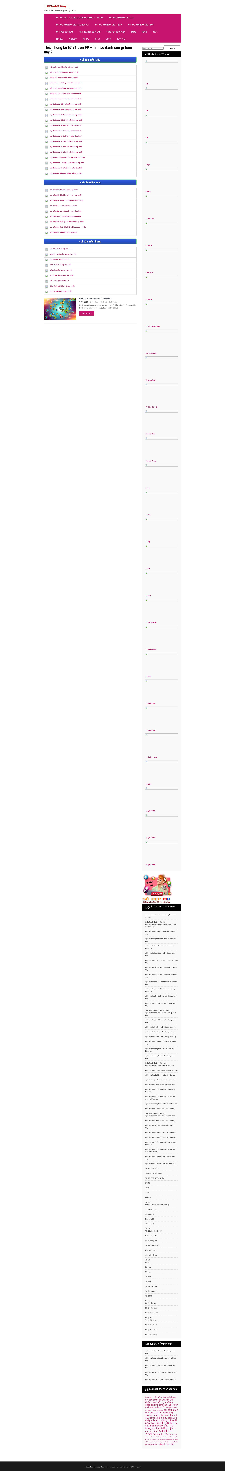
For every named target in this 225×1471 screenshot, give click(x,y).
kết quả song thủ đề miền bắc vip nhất (65, 99)
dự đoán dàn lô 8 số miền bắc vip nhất (65, 136)
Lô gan (148, 488)
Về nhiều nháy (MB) (152, 407)
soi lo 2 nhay (157, 1437)
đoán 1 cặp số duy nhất (163, 1444)
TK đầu (148, 568)
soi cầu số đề (158, 1428)
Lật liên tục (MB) (151, 353)
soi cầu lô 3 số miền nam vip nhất (63, 232)
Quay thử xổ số (151, 1320)
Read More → (87, 313)
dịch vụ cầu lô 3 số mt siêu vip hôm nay (159, 1085)
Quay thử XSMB (150, 811)
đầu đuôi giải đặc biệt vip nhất (62, 286)
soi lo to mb (170, 1437)
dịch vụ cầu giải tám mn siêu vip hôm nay (160, 1137)
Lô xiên (148, 515)
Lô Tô (108, 39)
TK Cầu (86, 39)
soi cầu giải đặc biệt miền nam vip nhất (65, 195)
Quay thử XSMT (150, 838)
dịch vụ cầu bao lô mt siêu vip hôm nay (159, 1065)
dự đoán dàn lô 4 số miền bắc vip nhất (65, 125)
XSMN (144, 32)
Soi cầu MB (166, 1423)
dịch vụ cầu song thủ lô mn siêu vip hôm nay (160, 1158)
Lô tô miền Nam (150, 730)
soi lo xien (166, 1439)
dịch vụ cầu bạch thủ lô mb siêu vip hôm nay (160, 954)
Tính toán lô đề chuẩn (90, 32)
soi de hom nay (172, 1434)
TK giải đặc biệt (151, 622)
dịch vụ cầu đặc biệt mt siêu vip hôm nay (160, 1075)
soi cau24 (159, 1410)
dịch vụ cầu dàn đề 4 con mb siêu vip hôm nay (161, 968)
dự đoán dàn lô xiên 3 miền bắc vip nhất (66, 147)
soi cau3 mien (150, 1410)
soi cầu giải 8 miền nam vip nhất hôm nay (66, 200)
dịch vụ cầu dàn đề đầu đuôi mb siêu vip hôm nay (160, 990)
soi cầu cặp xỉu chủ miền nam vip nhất (65, 211)
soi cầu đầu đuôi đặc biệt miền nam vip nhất (68, 227)
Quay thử (121, 39)
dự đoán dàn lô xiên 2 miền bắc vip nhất (66, 141)
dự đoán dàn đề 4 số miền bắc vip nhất (65, 104)
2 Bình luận (94, 302)
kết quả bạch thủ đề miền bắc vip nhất (65, 93)
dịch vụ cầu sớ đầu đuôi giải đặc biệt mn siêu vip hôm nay (160, 1150)
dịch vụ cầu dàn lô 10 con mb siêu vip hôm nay (161, 997)
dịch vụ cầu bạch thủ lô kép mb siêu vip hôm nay (159, 947)
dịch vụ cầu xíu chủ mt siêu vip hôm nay (160, 1109)
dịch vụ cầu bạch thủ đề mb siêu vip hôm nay (160, 940)
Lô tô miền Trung (151, 757)
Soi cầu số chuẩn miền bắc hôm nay (72, 25)
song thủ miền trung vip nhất (61, 275)
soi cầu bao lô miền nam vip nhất (63, 206)
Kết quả (59, 39)
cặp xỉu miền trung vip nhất (61, 270)
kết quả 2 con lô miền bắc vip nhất (64, 77)
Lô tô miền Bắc (150, 703)
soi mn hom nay (157, 1442)
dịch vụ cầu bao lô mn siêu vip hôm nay (160, 1116)
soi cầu (163, 1417)
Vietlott (73, 39)
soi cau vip (168, 1412)
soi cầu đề (161, 1434)
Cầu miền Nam (150, 434)
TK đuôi (148, 595)
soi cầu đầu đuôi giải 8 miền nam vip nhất (67, 222)
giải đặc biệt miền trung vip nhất (63, 254)
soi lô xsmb (172, 1439)
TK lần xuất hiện (151, 649)
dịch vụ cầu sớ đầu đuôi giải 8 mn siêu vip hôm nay (160, 1143)
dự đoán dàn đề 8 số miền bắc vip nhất (65, 115)
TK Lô (97, 39)
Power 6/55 (149, 272)
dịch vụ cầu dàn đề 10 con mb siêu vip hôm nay (161, 983)
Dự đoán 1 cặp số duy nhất (159, 1401)
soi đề (174, 1442)
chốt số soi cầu (160, 1397)
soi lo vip (160, 1439)
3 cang (148, 1397)
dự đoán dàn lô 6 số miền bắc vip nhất (65, 131)
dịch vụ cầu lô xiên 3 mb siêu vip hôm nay (160, 1032)
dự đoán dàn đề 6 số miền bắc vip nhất (65, 109)
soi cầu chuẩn (158, 1420)
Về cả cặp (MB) (150, 380)
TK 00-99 (148, 676)
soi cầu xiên (156, 1431)
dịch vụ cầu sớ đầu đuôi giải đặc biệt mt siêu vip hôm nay (160, 1098)
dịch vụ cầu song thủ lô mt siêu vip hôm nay (161, 1104)
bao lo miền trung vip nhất (60, 265)
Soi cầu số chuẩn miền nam (141, 25)
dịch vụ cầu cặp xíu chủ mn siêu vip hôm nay (160, 1126)
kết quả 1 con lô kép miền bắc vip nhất (65, 83)
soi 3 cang (164, 1407)
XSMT (155, 32)
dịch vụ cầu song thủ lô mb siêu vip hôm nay (160, 1057)
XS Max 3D (149, 299)
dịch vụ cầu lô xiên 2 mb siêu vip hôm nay (160, 1027)
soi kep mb (148, 1437)
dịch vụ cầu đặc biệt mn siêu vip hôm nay (160, 1132)
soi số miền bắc (166, 1442)
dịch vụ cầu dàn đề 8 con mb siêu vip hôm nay (161, 976)
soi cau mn (156, 1412)
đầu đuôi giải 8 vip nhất (59, 281)
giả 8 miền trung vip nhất (60, 259)
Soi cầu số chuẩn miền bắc (121, 18)
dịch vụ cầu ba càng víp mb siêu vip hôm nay (160, 933)
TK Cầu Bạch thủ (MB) (153, 326)
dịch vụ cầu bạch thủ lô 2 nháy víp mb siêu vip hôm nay (161, 925)
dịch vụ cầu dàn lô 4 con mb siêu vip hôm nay (160, 1004)
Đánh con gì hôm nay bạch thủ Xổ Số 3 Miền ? (95, 298)
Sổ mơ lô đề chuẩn (64, 32)
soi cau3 (173, 1407)
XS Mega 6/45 (150, 218)
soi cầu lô (152, 1423)
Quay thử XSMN (150, 865)
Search (172, 48)
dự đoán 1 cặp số (161, 1400)
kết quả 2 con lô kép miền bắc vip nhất (65, 88)
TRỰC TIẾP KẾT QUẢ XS (115, 32)
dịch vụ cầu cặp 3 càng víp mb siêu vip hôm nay (161, 961)
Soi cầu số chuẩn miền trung (108, 25)
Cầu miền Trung (151, 461)
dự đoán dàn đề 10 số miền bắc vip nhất (66, 120)
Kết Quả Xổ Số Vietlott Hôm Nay (157, 1204)
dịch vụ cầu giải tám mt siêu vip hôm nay (160, 1080)
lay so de (154, 1407)
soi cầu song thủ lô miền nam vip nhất (65, 216)
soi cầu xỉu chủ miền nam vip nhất (64, 190)
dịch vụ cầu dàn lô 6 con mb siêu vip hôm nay (160, 1014)
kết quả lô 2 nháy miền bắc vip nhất (64, 72)
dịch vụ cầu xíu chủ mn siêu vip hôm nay (160, 1164)
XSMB (133, 32)
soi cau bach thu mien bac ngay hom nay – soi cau (79, 18)
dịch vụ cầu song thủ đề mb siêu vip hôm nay (160, 1043)
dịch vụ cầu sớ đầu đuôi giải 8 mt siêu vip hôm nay (160, 1090)
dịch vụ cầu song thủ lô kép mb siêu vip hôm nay (159, 1050)
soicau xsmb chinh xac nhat (159, 1415)
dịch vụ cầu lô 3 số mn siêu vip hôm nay (160, 1120)
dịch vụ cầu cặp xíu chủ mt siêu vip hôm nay (161, 1070)
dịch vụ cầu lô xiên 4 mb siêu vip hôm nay (160, 1037)
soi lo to (163, 1437)
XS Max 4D (149, 245)
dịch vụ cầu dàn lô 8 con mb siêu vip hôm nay (160, 1021)
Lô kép (148, 542)
